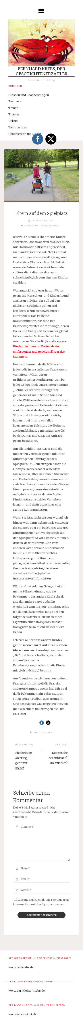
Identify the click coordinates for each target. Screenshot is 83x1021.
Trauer (13, 108)
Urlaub (13, 120)
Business (14, 101)
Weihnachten (17, 127)
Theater (13, 114)
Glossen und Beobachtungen (28, 95)
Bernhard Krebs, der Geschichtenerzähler (42, 71)
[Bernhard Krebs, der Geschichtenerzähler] (41, 42)
